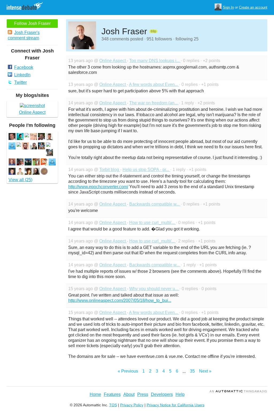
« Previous (128, 371)
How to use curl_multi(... (152, 222)
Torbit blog (109, 169)
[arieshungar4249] (44, 172)
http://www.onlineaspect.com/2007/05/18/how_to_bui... (119, 300)
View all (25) (20, 179)
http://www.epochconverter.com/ (98, 186)
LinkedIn (22, 75)
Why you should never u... (154, 288)
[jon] (49, 153)
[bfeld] (36, 172)
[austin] (28, 172)
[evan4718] (12, 146)
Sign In (228, 7)
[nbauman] (20, 137)
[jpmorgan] (41, 137)
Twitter (20, 82)
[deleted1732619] (48, 145)
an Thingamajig (238, 391)
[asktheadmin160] (44, 162)
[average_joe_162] (20, 172)
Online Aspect (113, 60)
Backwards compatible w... (155, 204)
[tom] (12, 137)
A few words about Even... (154, 84)
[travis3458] (52, 162)
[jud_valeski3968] (41, 146)
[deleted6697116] (19, 145)
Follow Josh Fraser (32, 23)
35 (192, 371)
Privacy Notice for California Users (175, 405)
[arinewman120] (20, 162)
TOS (113, 405)
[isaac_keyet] (49, 137)
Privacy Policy (131, 405)
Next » (205, 371)
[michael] (33, 146)
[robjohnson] (12, 172)
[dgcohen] (12, 162)
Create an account (253, 7)
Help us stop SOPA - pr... (146, 169)
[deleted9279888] (27, 136)
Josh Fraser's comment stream (24, 35)
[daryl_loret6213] (33, 137)
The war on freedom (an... (154, 103)
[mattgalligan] (25, 146)
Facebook (23, 67)
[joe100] (28, 162)
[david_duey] (36, 162)
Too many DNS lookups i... (155, 60)
